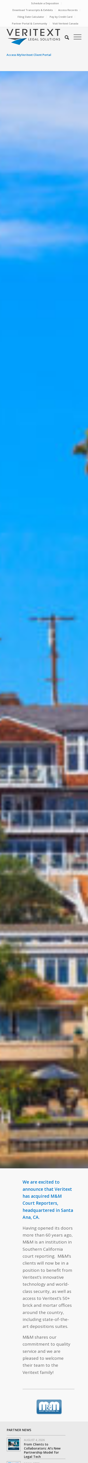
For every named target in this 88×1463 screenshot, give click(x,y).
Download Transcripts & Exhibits (32, 10)
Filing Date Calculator (31, 16)
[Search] (64, 37)
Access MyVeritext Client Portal (29, 55)
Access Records (68, 10)
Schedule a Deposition (45, 3)
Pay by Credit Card (61, 16)
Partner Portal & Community (29, 23)
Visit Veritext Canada (65, 23)
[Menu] (75, 37)
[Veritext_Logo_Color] (36, 37)
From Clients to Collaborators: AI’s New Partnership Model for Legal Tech (42, 1450)
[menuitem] (45, 3)
